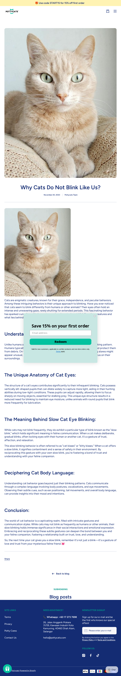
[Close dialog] (94, 316)
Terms (58, 351)
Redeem (60, 342)
